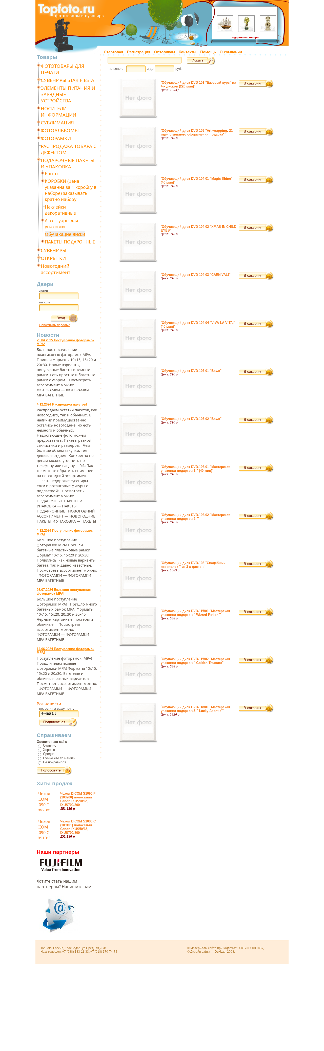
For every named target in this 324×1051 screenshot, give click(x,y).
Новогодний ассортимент (55, 269)
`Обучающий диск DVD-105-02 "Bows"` (191, 419)
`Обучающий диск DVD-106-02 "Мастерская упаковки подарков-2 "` (195, 517)
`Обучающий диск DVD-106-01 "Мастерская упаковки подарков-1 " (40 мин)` (195, 469)
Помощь (208, 52)
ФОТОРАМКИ (56, 138)
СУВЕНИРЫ (53, 250)
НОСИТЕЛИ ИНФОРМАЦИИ (58, 111)
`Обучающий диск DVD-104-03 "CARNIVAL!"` (196, 275)
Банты (51, 173)
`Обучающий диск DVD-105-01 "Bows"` (191, 371)
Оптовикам (164, 52)
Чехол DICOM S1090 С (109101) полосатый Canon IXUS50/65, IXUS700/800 (78, 827)
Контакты (187, 52)
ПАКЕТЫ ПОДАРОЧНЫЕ (70, 242)
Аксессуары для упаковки (61, 223)
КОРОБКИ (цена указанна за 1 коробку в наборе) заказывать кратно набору (70, 190)
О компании (231, 52)
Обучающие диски (65, 234)
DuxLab (220, 951)
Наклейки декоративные (60, 210)
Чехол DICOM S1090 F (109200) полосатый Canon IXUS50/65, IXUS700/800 (77, 799)
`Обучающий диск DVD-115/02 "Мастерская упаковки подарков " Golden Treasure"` (195, 661)
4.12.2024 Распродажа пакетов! (62, 404)
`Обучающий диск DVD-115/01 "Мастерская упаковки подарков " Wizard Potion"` (195, 613)
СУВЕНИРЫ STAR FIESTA (67, 80)
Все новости (49, 704)
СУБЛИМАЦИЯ (57, 122)
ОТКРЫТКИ (53, 258)
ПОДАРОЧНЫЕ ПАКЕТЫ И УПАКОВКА (67, 163)
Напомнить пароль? (54, 325)
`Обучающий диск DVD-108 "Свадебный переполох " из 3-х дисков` (193, 565)
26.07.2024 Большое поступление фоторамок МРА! (64, 591)
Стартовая (113, 52)
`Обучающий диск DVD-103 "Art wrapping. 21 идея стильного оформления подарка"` (197, 132)
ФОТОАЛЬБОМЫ (60, 130)
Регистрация (138, 52)
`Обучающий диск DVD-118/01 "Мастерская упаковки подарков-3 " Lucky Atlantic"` (195, 709)
